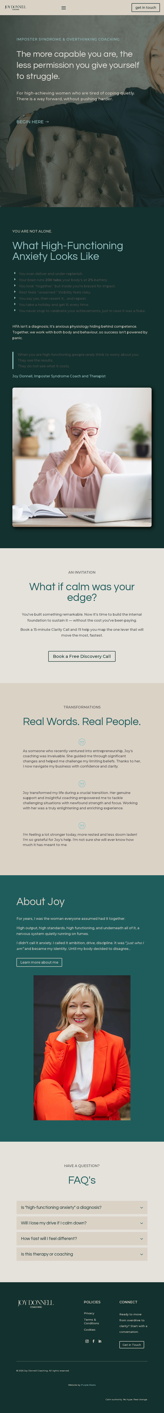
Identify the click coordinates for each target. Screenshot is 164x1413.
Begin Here (30, 121)
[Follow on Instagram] (87, 1341)
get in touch (145, 8)
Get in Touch (132, 1344)
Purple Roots (88, 1385)
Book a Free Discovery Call (82, 656)
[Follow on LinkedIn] (100, 1341)
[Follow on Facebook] (93, 1341)
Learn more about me (39, 962)
